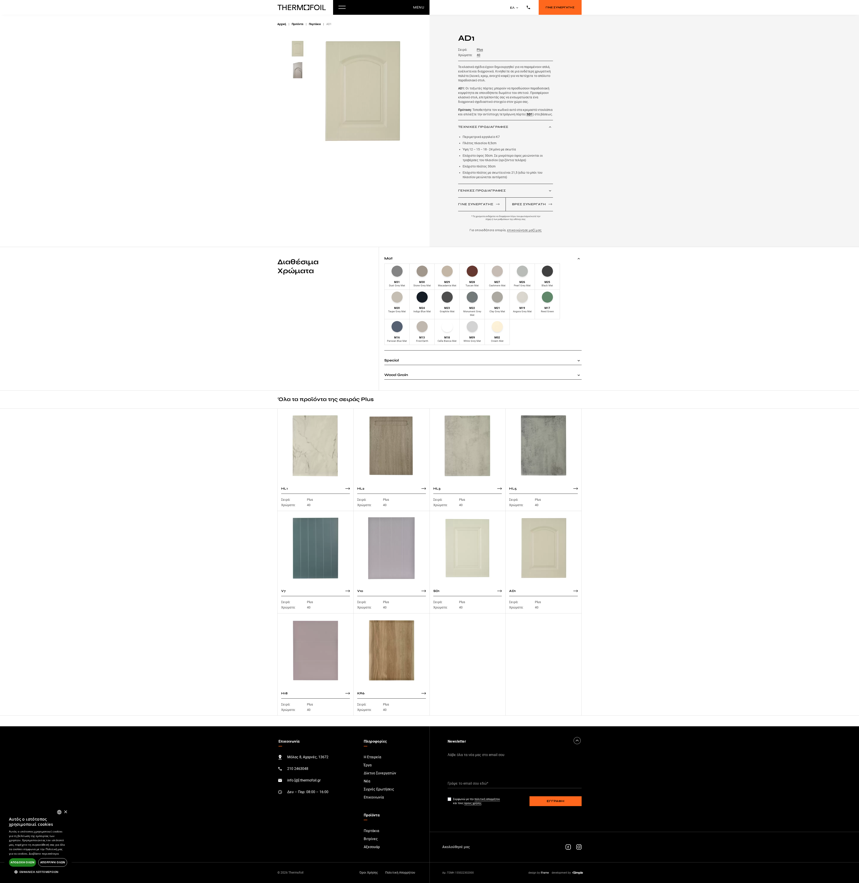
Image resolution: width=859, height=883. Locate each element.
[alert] (38, 843)
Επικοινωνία (374, 797)
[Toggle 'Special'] (579, 360)
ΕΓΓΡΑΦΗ (555, 801)
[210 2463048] (528, 7)
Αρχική (281, 24)
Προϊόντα (297, 24)
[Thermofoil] (302, 7)
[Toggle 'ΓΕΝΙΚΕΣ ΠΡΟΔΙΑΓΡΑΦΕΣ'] (550, 190)
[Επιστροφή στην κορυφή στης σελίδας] (577, 740)
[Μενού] (342, 7)
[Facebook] (568, 847)
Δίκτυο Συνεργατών (380, 773)
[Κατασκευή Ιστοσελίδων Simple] (577, 872)
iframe (545, 872)
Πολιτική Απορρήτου (400, 872)
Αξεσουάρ (372, 847)
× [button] (65, 812)
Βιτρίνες (371, 839)
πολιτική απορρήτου (487, 799)
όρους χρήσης (472, 803)
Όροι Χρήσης (368, 872)
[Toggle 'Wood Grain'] (579, 375)
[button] (38, 872)
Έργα (368, 765)
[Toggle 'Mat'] (579, 258)
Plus (480, 49)
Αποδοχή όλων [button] (22, 862)
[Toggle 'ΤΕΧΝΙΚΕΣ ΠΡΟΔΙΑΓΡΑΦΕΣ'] (550, 127)
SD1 (530, 114)
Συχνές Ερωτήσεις (379, 789)
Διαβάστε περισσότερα (44, 854)
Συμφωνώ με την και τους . (476, 801)
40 (478, 55)
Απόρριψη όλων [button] (52, 862)
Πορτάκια (315, 24)
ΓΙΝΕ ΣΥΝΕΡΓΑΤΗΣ (560, 7)
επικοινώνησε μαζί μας (524, 230)
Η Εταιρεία (372, 757)
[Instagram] (579, 847)
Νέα (367, 781)
